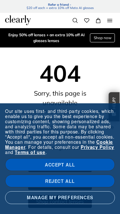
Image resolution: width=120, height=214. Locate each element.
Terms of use (30, 152)
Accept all (60, 164)
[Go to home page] (18, 20)
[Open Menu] (110, 20)
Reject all (60, 181)
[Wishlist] (87, 20)
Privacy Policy (97, 147)
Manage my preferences (60, 197)
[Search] (75, 20)
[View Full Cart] (98, 20)
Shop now (102, 37)
